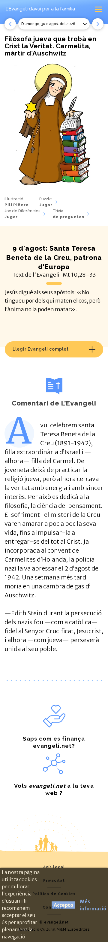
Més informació (93, 905)
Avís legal (54, 867)
